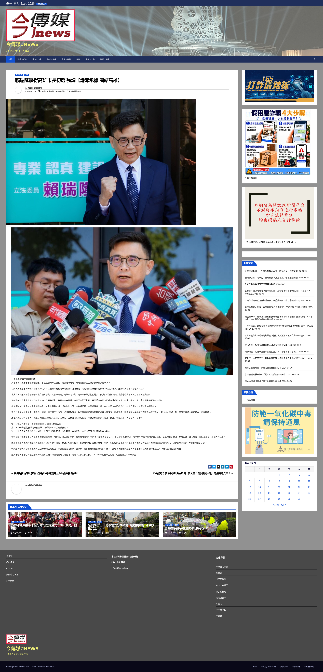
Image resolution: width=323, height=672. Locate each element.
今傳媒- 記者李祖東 (35, 88)
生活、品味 (51, 59)
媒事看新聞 (221, 592)
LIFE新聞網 (221, 579)
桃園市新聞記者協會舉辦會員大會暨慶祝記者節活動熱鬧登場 (272, 300)
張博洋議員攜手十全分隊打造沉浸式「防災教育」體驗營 (44, 526)
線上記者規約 (309, 667)
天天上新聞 (221, 598)
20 (259, 493)
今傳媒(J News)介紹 (268, 667)
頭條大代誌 (22, 59)
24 (299, 493)
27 (259, 499)
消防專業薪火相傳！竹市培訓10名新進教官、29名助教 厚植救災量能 (276, 307)
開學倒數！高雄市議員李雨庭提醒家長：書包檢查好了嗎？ (271, 352)
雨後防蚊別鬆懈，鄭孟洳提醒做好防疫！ (263, 368)
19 (249, 493)
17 (299, 487)
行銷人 (219, 604)
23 (289, 493)
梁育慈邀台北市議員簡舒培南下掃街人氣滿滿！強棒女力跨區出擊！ (275, 335)
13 (259, 487)
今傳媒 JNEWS (22, 44)
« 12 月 (276, 505)
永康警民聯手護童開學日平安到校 (186, 528)
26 (249, 499)
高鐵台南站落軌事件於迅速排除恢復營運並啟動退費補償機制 (45, 473)
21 (269, 493)
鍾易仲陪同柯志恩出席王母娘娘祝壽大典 (263, 381)
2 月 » (283, 505)
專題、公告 (90, 59)
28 (269, 499)
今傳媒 (29, 533)
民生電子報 (221, 610)
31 (299, 499)
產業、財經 (66, 59)
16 (289, 487)
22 (279, 493)
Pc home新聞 (222, 585)
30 (289, 499)
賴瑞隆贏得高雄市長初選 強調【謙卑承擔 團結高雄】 (62, 91)
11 (309, 481)
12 (249, 487)
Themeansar (49, 667)
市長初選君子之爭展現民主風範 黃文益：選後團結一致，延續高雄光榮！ (192, 473)
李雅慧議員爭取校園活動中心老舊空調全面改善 (266, 374)
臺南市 (99, 522)
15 (279, 487)
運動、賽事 (105, 59)
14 (269, 487)
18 (309, 487)
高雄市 (26, 74)
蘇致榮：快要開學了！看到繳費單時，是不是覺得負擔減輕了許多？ (275, 358)
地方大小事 (37, 59)
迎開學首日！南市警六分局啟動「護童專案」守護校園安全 (121, 526)
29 (279, 499)
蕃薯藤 (219, 573)
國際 (78, 59)
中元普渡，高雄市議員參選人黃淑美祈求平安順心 (267, 345)
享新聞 (219, 616)
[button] (315, 59)
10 (299, 481)
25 (309, 493)
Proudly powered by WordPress (18, 667)
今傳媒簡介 (284, 667)
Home (255, 667)
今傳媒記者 (296, 667)
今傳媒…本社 (222, 567)
